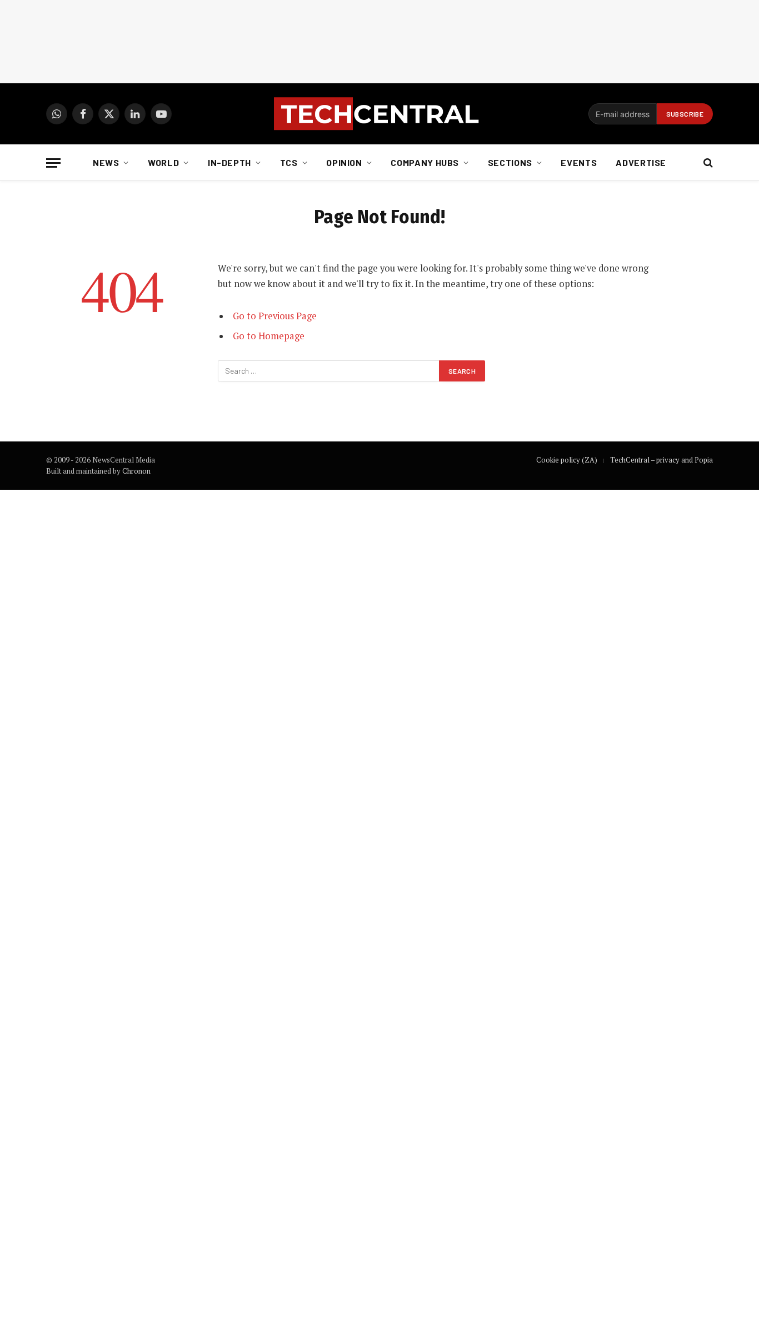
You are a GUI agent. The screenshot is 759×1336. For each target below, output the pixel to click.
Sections (510, 162)
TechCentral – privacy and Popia (661, 460)
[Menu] (53, 162)
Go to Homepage (268, 336)
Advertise (641, 162)
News (106, 162)
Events (579, 162)
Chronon (136, 471)
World (163, 162)
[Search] (707, 162)
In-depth (229, 162)
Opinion (344, 162)
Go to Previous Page (275, 316)
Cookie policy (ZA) (566, 460)
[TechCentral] (379, 113)
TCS (289, 162)
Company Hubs (425, 162)
